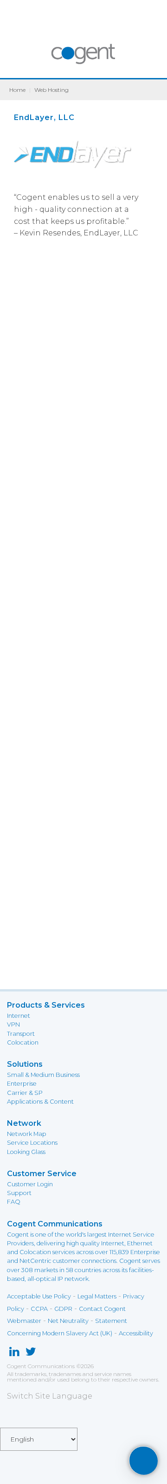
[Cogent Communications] (83, 58)
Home (17, 89)
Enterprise (22, 1083)
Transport (21, 1033)
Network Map (26, 1133)
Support (19, 1193)
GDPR (63, 1308)
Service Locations (32, 1142)
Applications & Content (40, 1101)
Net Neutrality (68, 1320)
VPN (13, 1024)
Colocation (23, 1042)
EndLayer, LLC (44, 117)
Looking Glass (26, 1151)
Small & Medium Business (43, 1074)
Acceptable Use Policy (39, 1296)
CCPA (39, 1308)
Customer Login (30, 1184)
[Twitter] (31, 1353)
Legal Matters (96, 1296)
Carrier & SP (25, 1092)
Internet (18, 1015)
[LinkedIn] (14, 1353)
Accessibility (136, 1333)
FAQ (13, 1201)
